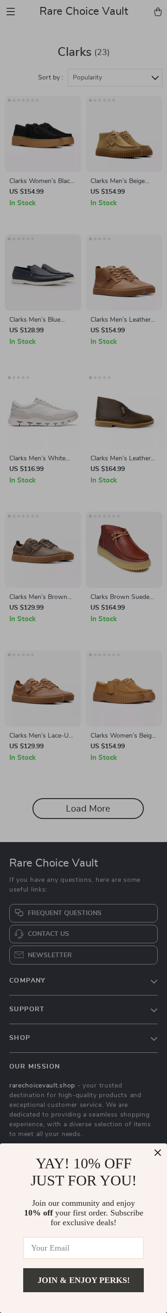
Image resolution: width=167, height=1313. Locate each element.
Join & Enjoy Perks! (84, 1280)
